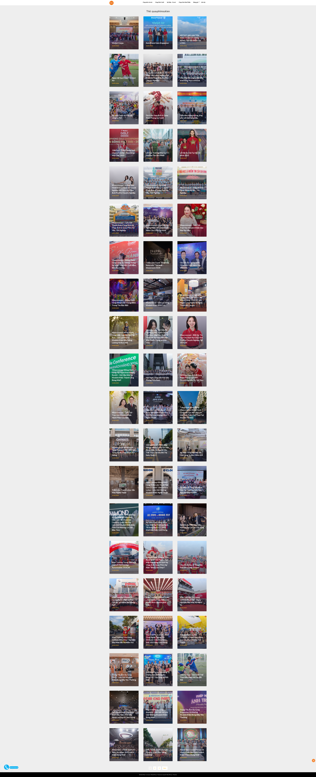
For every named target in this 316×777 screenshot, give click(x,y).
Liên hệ (203, 2)
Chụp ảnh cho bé (147, 2)
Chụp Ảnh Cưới (159, 2)
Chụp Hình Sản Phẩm (184, 2)
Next (164, 768)
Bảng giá (195, 2)
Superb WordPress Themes (170, 774)
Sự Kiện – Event (171, 2)
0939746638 (14, 767)
